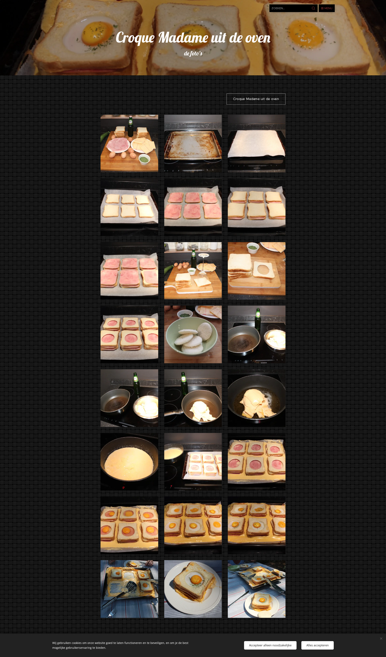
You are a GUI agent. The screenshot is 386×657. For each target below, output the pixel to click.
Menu (328, 8)
